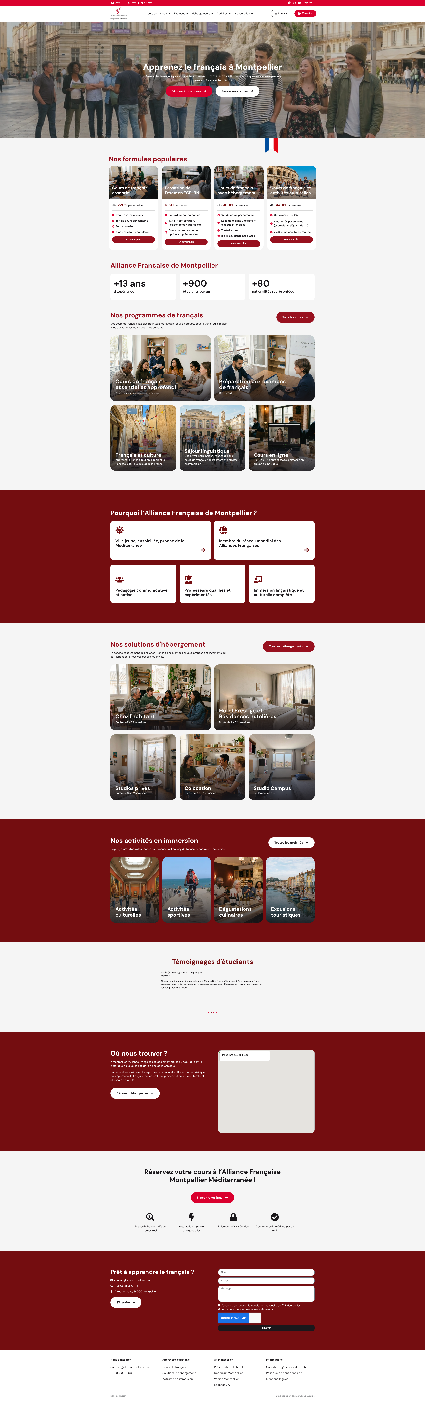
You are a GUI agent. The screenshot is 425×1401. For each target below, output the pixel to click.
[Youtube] (299, 2)
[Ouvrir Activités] (229, 14)
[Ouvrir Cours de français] (169, 14)
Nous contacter (118, 1395)
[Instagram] (294, 2)
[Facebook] (289, 2)
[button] (208, 1012)
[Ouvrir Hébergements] (212, 14)
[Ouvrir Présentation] (252, 14)
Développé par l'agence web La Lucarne (295, 1395)
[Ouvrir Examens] (187, 14)
